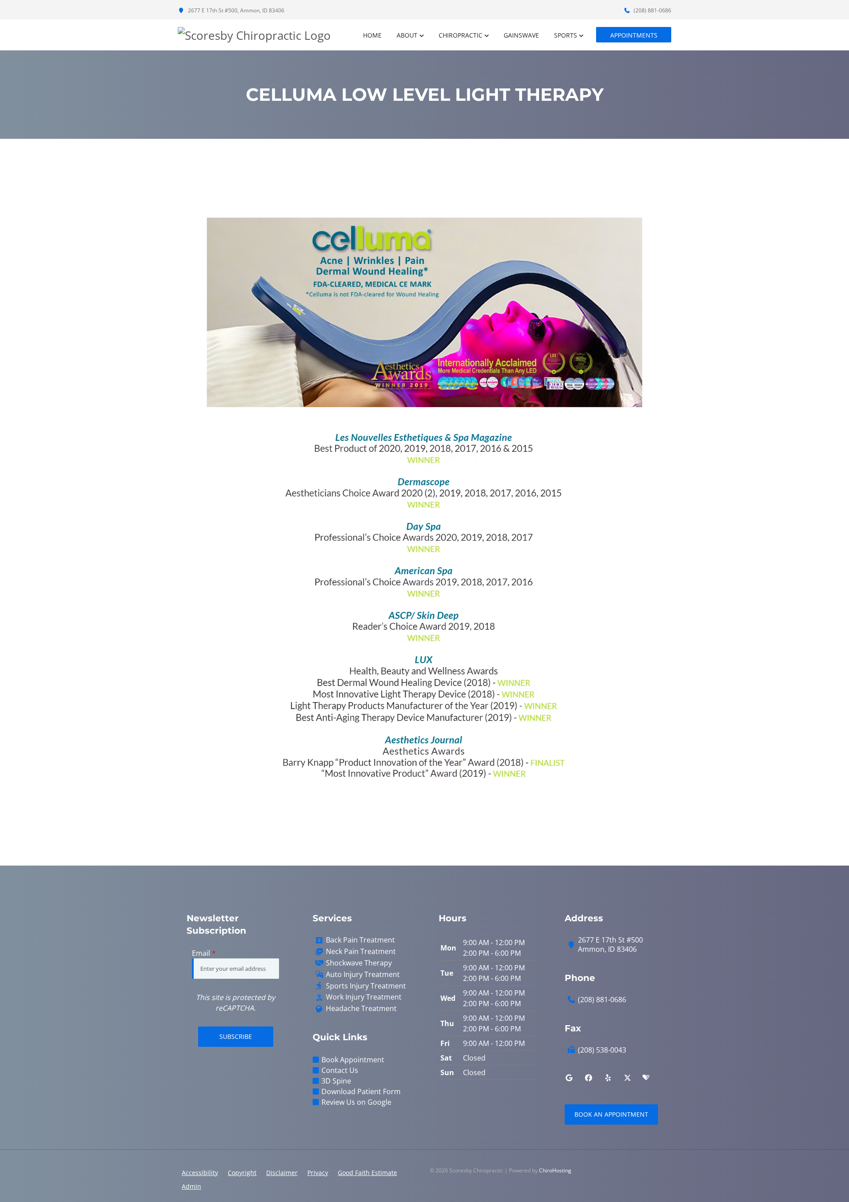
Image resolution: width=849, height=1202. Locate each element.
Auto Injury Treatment (363, 974)
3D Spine (336, 1081)
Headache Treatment (361, 1008)
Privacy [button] (317, 1172)
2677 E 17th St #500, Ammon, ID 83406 (235, 10)
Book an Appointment (611, 1114)
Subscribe (235, 1036)
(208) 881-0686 (651, 10)
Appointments (634, 35)
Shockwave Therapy (359, 963)
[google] (569, 1077)
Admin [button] (191, 1186)
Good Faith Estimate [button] (367, 1172)
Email (204, 953)
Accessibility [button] (200, 1172)
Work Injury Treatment (364, 997)
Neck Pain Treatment (361, 951)
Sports (565, 35)
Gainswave (521, 35)
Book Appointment (352, 1060)
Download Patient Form (361, 1091)
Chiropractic (460, 35)
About (407, 35)
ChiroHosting (555, 1170)
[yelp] (608, 1077)
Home (372, 35)
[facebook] (588, 1077)
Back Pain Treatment (360, 940)
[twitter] (627, 1077)
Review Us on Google (356, 1102)
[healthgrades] (646, 1077)
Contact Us (339, 1070)
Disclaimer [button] (282, 1172)
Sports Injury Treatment (366, 986)
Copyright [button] (242, 1172)
